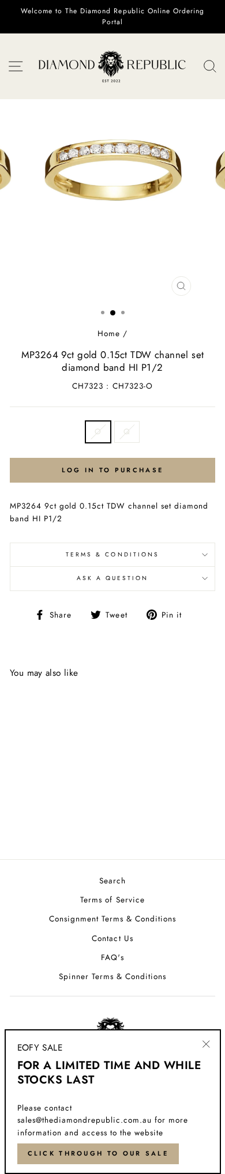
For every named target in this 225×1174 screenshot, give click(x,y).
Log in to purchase (112, 470)
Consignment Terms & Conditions (113, 918)
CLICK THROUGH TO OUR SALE (98, 1153)
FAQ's (112, 957)
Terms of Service (112, 899)
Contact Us (112, 938)
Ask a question (113, 578)
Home (108, 333)
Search (112, 880)
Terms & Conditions (112, 554)
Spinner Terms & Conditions (113, 976)
